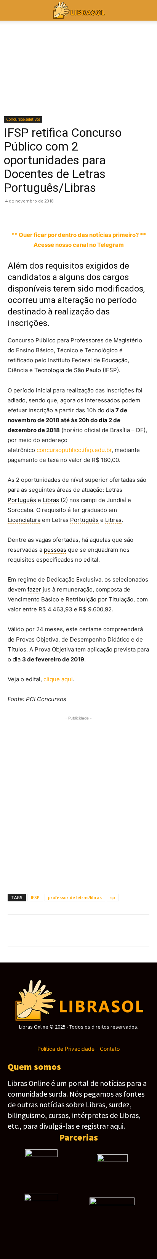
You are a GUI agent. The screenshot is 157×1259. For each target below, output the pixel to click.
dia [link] (110, 410)
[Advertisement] (78, 801)
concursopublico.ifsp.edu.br (74, 450)
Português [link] (22, 500)
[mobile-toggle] (13, 10)
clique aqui (58, 679)
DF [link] (140, 430)
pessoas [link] (55, 549)
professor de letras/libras (75, 897)
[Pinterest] (50, 212)
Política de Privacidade (66, 1048)
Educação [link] (115, 360)
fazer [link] (34, 589)
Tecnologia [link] (49, 370)
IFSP (35, 897)
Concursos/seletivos (23, 119)
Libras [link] (51, 500)
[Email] (138, 212)
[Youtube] (105, 1038)
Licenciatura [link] (24, 519)
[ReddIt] (120, 212)
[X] (32, 212)
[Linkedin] (103, 212)
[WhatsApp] (67, 212)
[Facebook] (15, 212)
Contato (110, 1048)
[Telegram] (85, 212)
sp (112, 897)
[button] (146, 10)
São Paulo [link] (87, 370)
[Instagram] (65, 1038)
